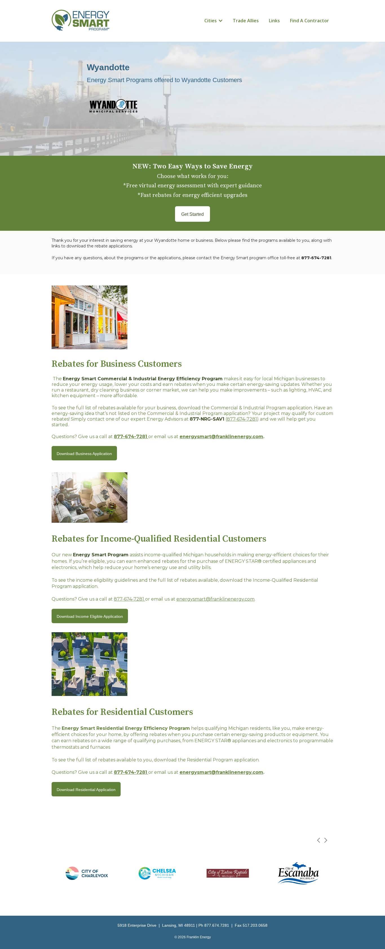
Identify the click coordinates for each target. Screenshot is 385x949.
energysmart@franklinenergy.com (221, 436)
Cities (210, 20)
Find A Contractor (309, 20)
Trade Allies (246, 20)
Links (274, 20)
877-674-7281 (242, 419)
